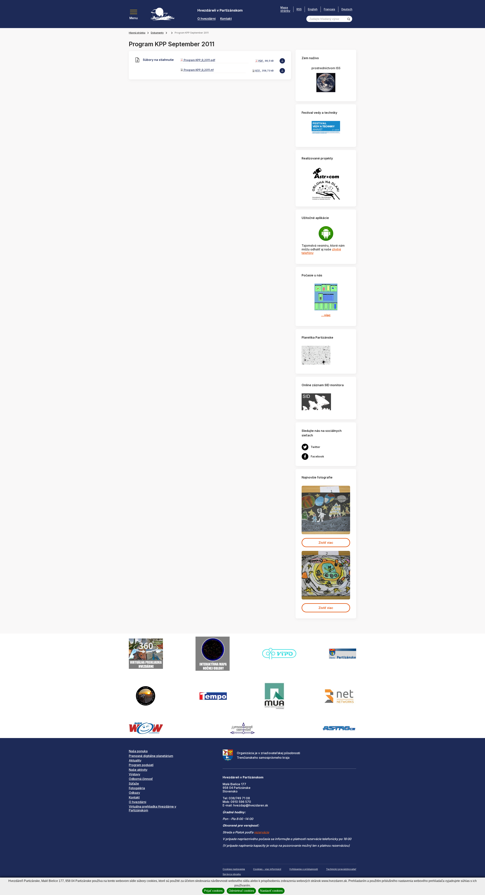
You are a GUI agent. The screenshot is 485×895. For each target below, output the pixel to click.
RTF (257, 70)
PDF (261, 60)
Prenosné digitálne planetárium (151, 756)
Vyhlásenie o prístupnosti (303, 869)
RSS (299, 9)
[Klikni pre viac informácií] (316, 355)
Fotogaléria (137, 788)
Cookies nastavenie (234, 869)
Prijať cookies (213, 890)
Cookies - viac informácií (267, 869)
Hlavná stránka (137, 32)
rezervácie (261, 832)
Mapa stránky (285, 9)
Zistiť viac (325, 542)
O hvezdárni (206, 18)
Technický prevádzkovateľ (341, 869)
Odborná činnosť (141, 779)
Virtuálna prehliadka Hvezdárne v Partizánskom (152, 808)
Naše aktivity (138, 770)
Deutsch (346, 9)
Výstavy (134, 774)
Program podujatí (141, 765)
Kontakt (226, 18)
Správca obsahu (232, 874)
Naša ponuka (138, 751)
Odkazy (134, 793)
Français (329, 9)
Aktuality (135, 760)
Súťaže (134, 783)
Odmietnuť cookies (241, 890)
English (313, 9)
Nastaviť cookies (271, 890)
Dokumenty (157, 32)
